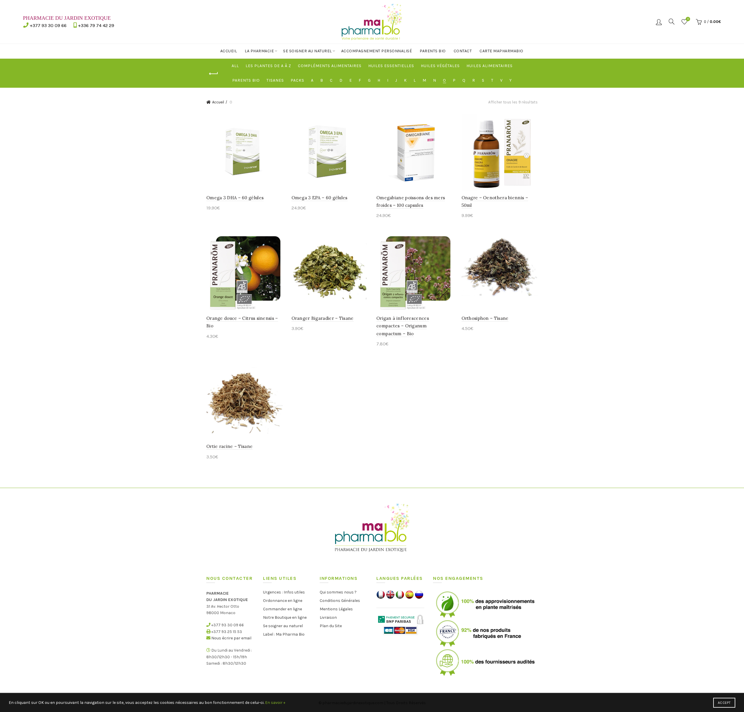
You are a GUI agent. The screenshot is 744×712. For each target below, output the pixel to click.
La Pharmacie (259, 51)
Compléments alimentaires (330, 65)
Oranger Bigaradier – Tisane (322, 318)
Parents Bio (433, 51)
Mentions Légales (336, 609)
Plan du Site (331, 625)
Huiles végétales (440, 65)
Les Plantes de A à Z (268, 65)
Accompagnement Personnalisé (376, 51)
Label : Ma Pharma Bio (284, 634)
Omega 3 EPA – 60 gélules (319, 197)
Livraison (328, 617)
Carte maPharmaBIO (501, 51)
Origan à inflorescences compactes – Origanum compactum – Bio (402, 325)
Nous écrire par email (231, 638)
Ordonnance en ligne (282, 600)
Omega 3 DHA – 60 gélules (235, 197)
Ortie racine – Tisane (229, 446)
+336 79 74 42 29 (96, 25)
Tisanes (275, 80)
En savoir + (275, 702)
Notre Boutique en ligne (285, 617)
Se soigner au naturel (307, 51)
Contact (463, 51)
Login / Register (658, 21)
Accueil (228, 51)
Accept (724, 703)
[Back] (213, 74)
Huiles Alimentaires (489, 65)
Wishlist (688, 19)
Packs (297, 80)
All (235, 65)
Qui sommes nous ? (338, 592)
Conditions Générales (340, 600)
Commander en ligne (282, 609)
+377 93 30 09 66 (48, 25)
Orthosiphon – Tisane (485, 318)
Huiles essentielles (391, 65)
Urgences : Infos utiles (284, 592)
